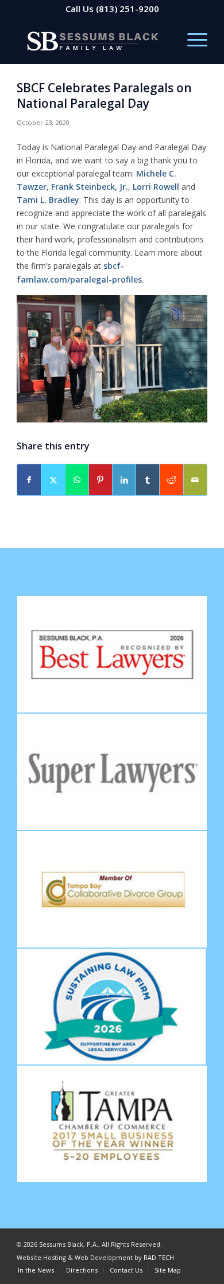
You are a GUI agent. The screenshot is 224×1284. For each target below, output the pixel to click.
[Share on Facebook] (29, 479)
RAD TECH (159, 1257)
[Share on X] (52, 479)
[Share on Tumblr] (147, 479)
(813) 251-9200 (127, 8)
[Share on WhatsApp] (76, 479)
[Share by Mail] (195, 479)
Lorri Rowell (156, 186)
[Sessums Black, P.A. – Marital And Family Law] (93, 41)
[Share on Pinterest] (100, 479)
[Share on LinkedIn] (124, 479)
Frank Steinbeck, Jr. (89, 186)
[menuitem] (191, 41)
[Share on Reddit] (171, 479)
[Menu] (191, 41)
